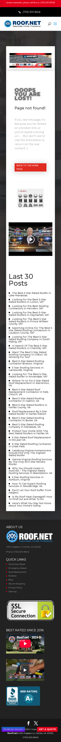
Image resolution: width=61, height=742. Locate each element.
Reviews (12, 575)
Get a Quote (47, 729)
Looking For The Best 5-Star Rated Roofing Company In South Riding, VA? (29, 339)
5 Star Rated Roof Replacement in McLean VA (30, 438)
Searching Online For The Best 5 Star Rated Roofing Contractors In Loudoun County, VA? (30, 330)
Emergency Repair (17, 568)
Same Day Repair (17, 564)
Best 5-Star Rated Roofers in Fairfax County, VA (28, 406)
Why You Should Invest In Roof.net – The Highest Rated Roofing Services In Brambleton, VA (30, 471)
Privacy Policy (15, 587)
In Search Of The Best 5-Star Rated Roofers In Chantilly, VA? (28, 347)
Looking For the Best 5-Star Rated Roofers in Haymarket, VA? (29, 313)
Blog (10, 579)
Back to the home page (27, 167)
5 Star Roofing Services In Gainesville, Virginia (26, 369)
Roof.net (12, 733)
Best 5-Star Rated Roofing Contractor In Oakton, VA (26, 399)
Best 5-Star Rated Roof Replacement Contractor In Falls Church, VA (28, 392)
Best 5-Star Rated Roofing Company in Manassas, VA (26, 425)
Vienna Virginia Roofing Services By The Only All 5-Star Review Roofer (30, 462)
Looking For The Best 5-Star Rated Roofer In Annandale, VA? (28, 375)
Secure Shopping (16, 583)
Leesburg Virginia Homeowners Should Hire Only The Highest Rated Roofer (30, 453)
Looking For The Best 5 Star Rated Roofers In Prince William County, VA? (28, 321)
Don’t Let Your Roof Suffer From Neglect (30, 491)
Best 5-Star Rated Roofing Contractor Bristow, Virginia (26, 362)
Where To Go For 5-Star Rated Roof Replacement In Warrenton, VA (29, 383)
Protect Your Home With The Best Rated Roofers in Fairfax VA (28, 432)
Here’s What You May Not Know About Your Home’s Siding (30, 504)
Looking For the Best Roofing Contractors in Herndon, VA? (28, 307)
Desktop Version (13, 729)
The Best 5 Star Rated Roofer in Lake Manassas (30, 294)
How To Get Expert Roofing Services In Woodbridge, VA (27, 485)
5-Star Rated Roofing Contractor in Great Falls (30, 445)
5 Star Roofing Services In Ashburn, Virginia (26, 478)
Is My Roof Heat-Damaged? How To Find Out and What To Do (30, 498)
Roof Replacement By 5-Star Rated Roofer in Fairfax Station (28, 412)
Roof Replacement (17, 572)
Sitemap (12, 591)
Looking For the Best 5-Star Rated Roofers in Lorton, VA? (27, 300)
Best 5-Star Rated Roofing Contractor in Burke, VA (26, 419)
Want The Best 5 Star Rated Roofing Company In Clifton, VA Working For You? (28, 355)
